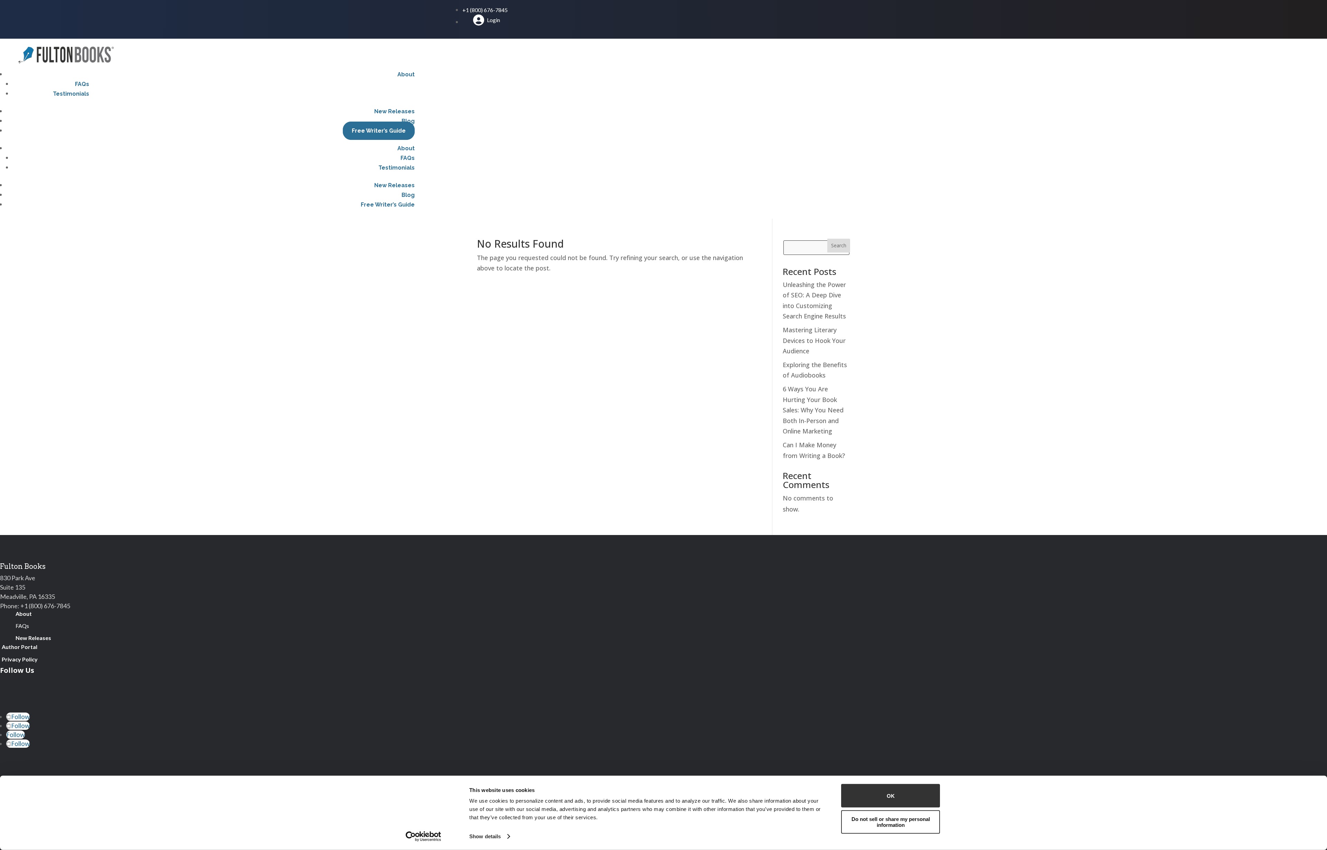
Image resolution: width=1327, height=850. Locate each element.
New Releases (394, 111)
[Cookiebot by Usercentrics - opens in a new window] (423, 836)
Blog (408, 121)
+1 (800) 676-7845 (485, 10)
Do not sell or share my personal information (890, 822)
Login (493, 20)
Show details (485, 836)
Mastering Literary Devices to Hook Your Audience (814, 340)
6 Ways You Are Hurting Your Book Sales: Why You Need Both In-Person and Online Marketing (813, 410)
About (406, 74)
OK (891, 796)
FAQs (82, 84)
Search (838, 245)
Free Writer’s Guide (379, 130)
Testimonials (71, 93)
